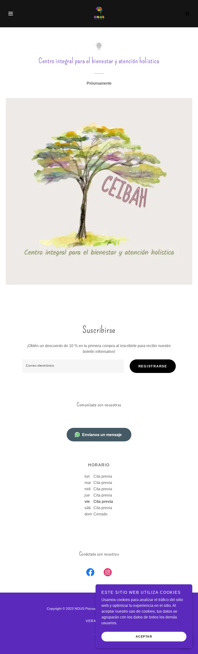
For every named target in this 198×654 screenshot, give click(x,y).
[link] (99, 13)
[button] (20, 13)
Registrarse (152, 366)
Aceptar (144, 636)
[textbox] (73, 366)
